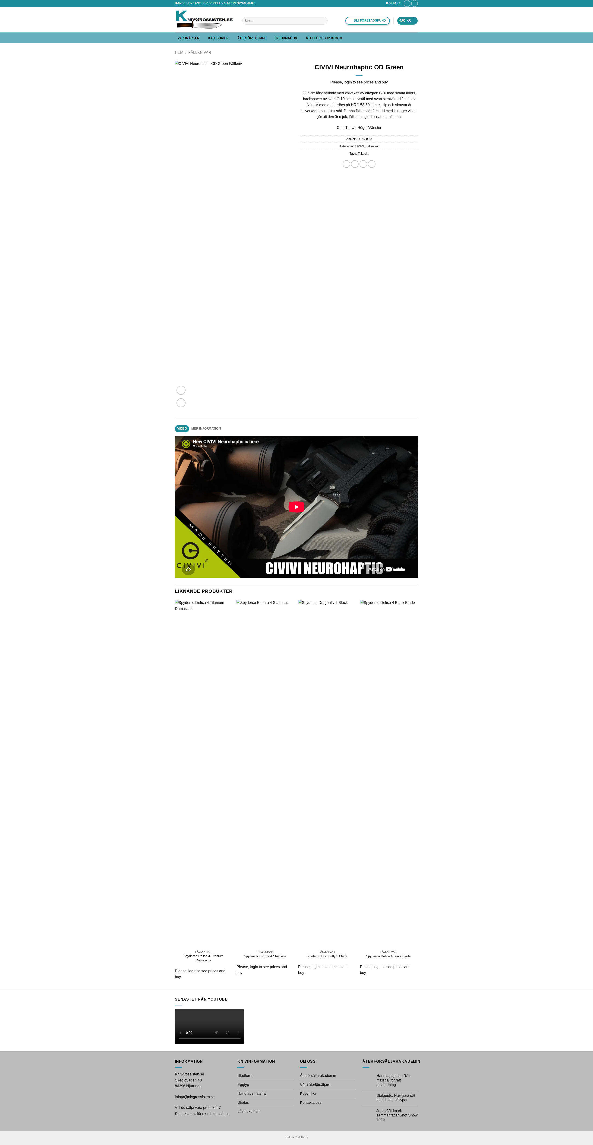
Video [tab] (182, 428)
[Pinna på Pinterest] (371, 164)
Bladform (244, 1076)
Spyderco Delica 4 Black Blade (388, 956)
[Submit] (323, 21)
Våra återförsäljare (315, 1085)
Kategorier (218, 38)
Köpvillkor (308, 1093)
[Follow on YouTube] (414, 3)
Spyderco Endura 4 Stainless (265, 956)
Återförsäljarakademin (318, 1076)
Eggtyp (243, 1085)
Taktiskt (363, 153)
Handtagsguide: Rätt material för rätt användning (393, 1080)
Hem (179, 52)
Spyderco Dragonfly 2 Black (326, 956)
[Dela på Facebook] (346, 164)
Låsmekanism (248, 1111)
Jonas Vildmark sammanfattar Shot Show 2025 (397, 1115)
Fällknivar (199, 52)
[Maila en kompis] (363, 164)
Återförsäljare (252, 38)
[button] (407, 21)
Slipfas (243, 1102)
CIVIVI (359, 146)
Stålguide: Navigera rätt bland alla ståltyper (395, 1098)
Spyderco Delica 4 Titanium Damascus (203, 958)
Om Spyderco (296, 1137)
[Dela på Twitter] (355, 164)
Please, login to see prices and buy (359, 82)
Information (286, 38)
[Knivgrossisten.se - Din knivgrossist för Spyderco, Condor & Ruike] (205, 19)
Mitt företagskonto (324, 38)
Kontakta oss (310, 1102)
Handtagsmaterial (252, 1093)
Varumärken (188, 38)
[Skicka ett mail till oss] (407, 3)
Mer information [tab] (206, 428)
